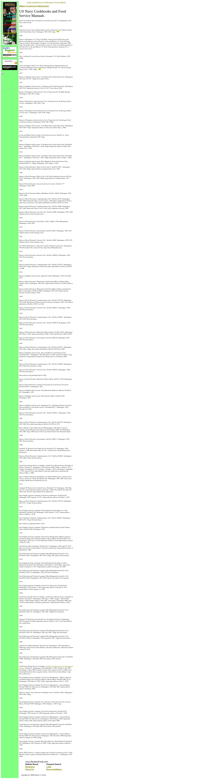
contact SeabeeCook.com (35, 2)
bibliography (50, 2)
